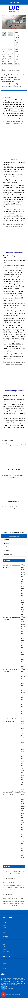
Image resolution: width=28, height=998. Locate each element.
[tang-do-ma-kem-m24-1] (4, 34)
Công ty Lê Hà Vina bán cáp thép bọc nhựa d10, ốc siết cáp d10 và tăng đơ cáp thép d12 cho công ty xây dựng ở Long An (13, 892)
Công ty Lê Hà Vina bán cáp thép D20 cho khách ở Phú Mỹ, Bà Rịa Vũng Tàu (13, 877)
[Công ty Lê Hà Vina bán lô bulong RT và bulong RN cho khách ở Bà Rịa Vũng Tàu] (13, 900)
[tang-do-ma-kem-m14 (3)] (4, 56)
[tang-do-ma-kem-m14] (17, 56)
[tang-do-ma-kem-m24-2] (10, 34)
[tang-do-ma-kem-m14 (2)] (10, 56)
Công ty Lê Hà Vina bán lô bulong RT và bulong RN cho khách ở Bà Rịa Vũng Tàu (13, 904)
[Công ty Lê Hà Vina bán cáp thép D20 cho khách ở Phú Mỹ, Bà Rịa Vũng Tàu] (13, 872)
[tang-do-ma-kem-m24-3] (17, 39)
